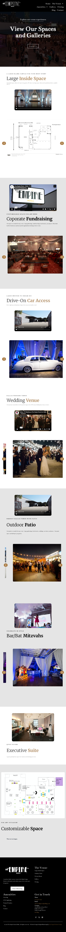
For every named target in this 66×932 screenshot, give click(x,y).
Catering (5, 897)
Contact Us (33, 46)
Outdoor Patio (38, 873)
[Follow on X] (39, 917)
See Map (37, 912)
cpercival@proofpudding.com (42, 903)
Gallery (53, 7)
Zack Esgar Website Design (55, 924)
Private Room (38, 876)
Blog (53, 10)
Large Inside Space (39, 870)
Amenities (41, 7)
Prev (4, 143)
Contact (60, 10)
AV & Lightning (7, 900)
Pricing (60, 7)
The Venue (56, 4)
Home (48, 4)
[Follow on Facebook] (36, 917)
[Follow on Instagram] (42, 917)
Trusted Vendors (7, 903)
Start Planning (17, 888)
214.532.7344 (38, 899)
